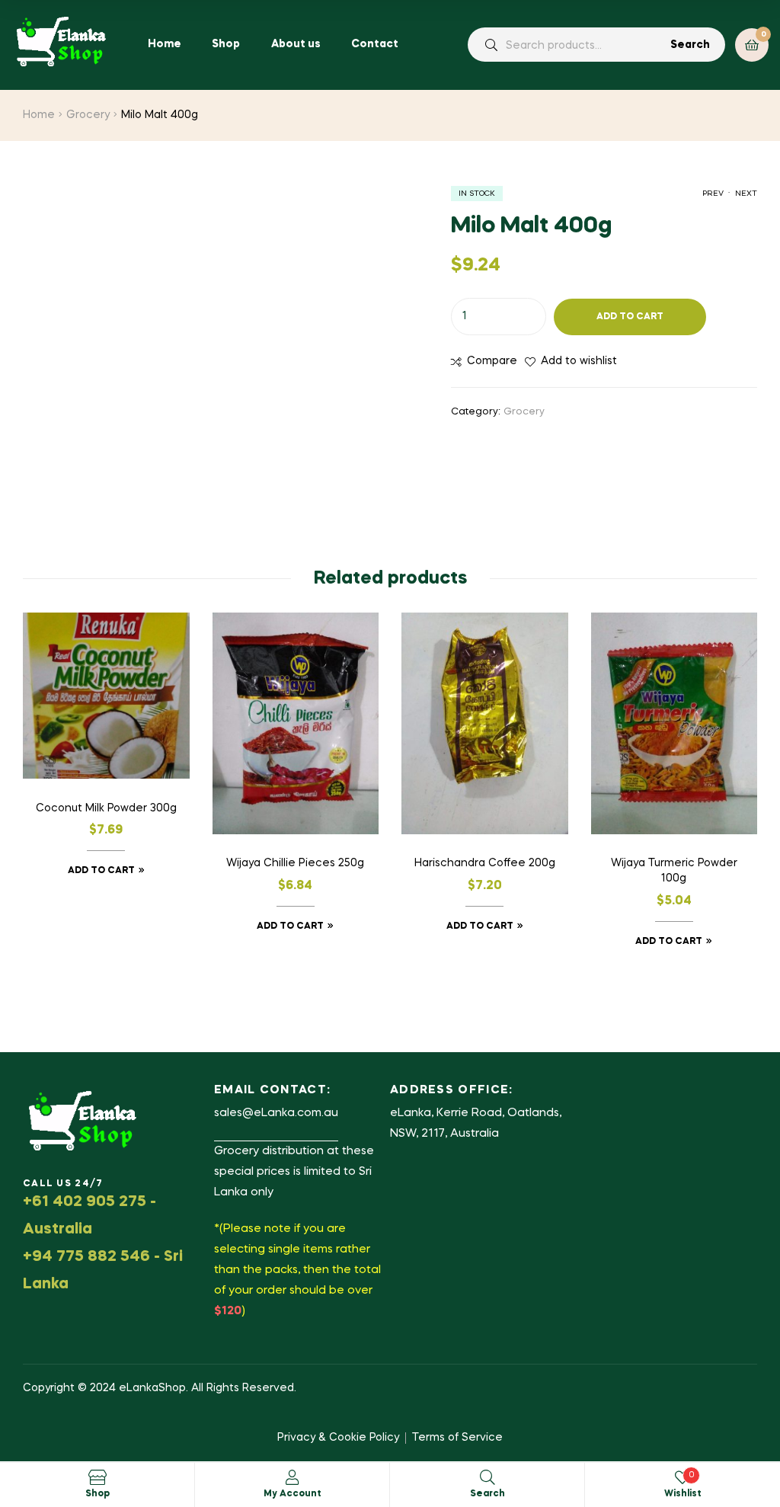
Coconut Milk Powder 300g (106, 808)
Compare (492, 361)
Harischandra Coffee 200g (484, 863)
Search (690, 45)
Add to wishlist (579, 361)
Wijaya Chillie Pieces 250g (295, 863)
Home (39, 115)
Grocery (88, 115)
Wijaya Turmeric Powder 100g (674, 871)
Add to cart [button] (101, 870)
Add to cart (629, 317)
